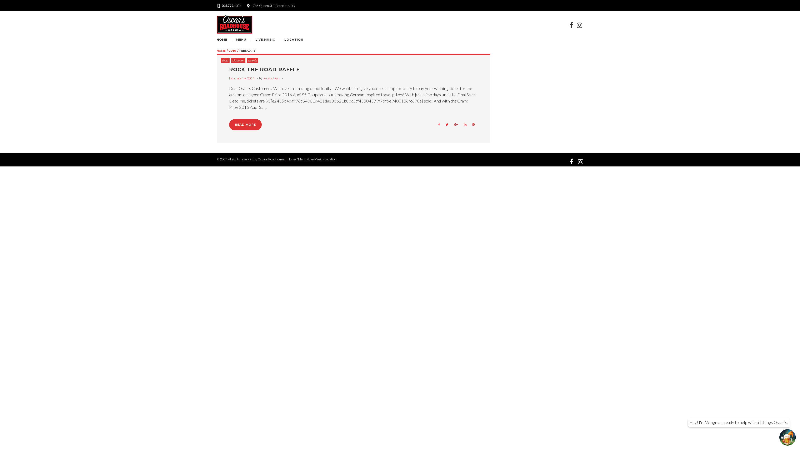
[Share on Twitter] (447, 124)
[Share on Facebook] (439, 124)
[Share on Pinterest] (473, 124)
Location (293, 39)
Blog (225, 60)
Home (222, 39)
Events (252, 60)
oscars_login (271, 78)
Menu (241, 39)
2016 (232, 50)
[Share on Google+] (456, 124)
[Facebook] (571, 25)
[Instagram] (579, 25)
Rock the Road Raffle (264, 69)
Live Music (265, 39)
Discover (238, 60)
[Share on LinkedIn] (465, 124)
